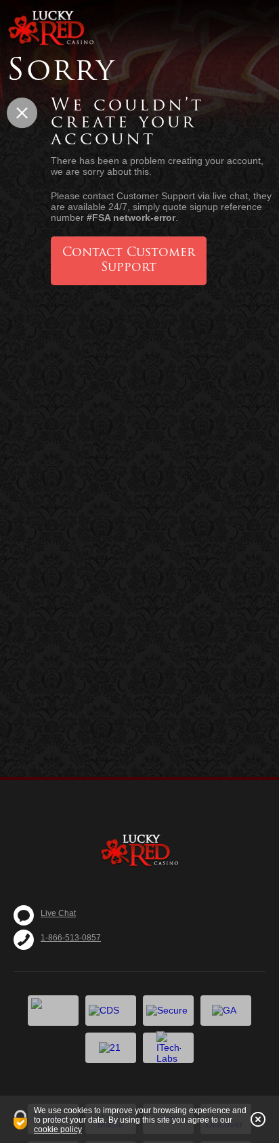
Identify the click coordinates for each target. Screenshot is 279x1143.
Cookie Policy (58, 1129)
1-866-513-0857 (71, 937)
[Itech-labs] (168, 1048)
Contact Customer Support (128, 260)
